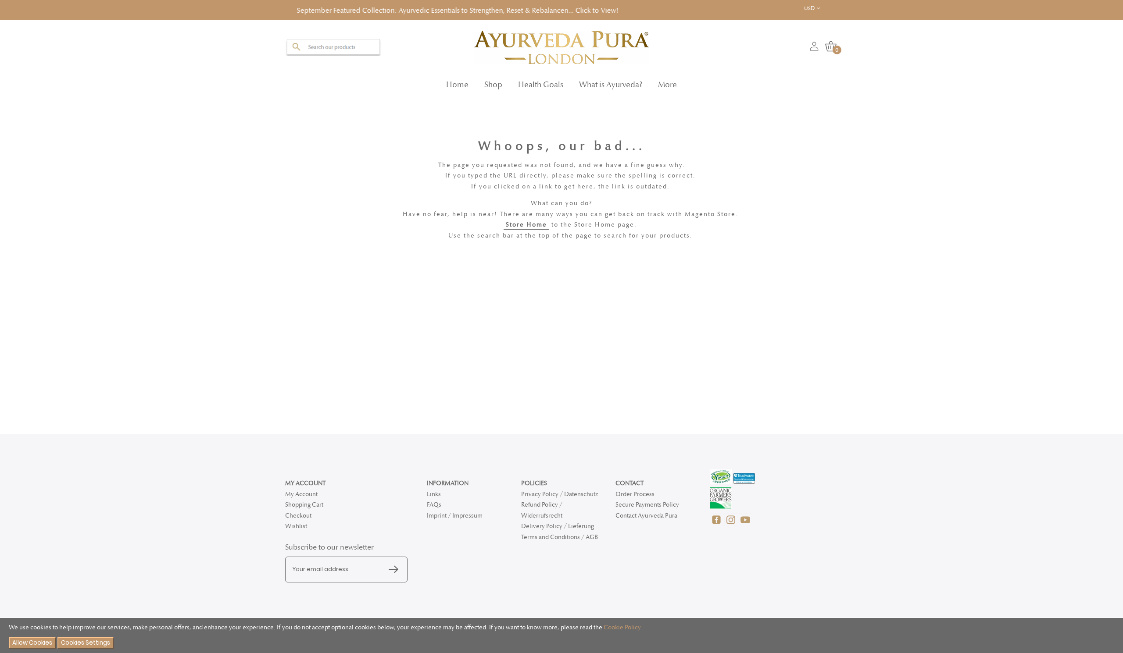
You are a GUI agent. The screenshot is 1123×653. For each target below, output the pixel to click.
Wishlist (296, 526)
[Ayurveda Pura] (561, 44)
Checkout (298, 515)
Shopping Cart (304, 504)
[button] (818, 8)
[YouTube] (745, 524)
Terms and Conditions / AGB (559, 537)
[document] (561, 635)
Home (457, 82)
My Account (301, 494)
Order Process (634, 494)
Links (434, 494)
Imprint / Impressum (455, 515)
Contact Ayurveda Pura (646, 515)
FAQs (434, 504)
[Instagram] (731, 524)
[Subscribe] (395, 569)
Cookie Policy (622, 627)
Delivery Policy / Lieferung (557, 526)
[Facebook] (717, 524)
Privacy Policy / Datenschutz (559, 494)
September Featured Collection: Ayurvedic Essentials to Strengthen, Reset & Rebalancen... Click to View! (406, 9)
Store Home (526, 222)
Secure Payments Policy (647, 504)
